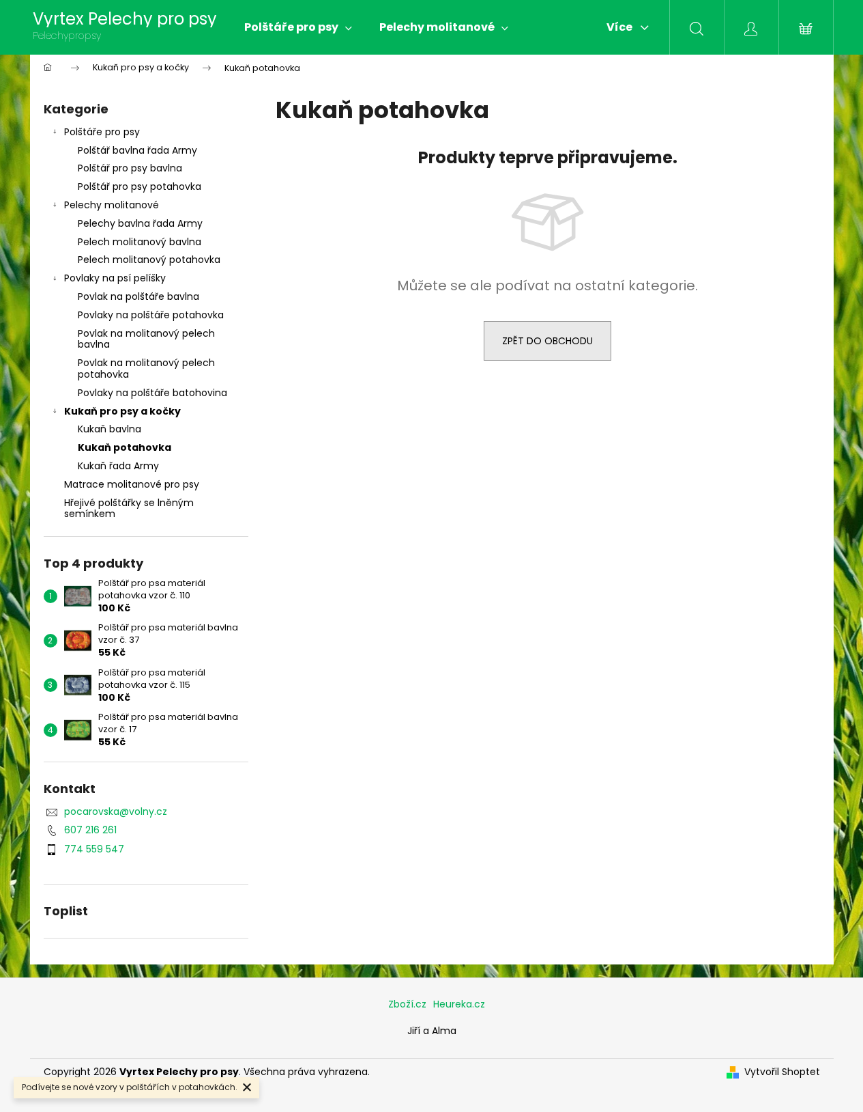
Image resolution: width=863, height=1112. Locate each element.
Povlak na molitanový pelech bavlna (146, 339)
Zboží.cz (407, 1004)
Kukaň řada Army (118, 466)
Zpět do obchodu (547, 341)
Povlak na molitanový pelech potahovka (146, 368)
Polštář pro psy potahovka (139, 186)
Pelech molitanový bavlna (139, 242)
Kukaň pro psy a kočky (122, 411)
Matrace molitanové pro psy (131, 484)
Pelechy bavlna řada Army (140, 223)
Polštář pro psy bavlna (130, 168)
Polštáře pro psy (102, 132)
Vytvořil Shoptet (782, 1072)
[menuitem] (298, 27)
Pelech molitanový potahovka (149, 259)
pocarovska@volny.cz (115, 811)
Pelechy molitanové (111, 205)
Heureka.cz (459, 1004)
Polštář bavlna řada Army (137, 150)
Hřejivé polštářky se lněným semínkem (129, 508)
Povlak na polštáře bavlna (138, 296)
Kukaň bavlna (109, 429)
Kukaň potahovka (124, 447)
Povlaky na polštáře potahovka (151, 315)
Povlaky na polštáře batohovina (152, 393)
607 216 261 (90, 830)
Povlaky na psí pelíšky (115, 278)
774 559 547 (94, 849)
